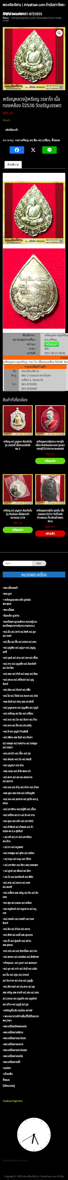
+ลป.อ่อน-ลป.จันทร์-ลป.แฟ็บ (17, 690)
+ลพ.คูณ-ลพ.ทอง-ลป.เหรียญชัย (19, 793)
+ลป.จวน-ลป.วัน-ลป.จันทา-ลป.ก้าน (20, 719)
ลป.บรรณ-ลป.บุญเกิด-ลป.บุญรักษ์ (20, 998)
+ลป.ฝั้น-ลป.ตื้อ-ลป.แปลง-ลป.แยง (19, 642)
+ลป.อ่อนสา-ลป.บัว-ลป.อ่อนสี (17, 759)
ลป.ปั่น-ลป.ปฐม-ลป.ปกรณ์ (16, 975)
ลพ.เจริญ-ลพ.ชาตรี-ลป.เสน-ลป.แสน (21, 992)
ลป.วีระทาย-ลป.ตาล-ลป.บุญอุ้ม (18, 980)
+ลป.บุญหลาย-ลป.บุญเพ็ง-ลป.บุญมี (20, 708)
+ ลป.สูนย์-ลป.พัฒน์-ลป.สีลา (17, 871)
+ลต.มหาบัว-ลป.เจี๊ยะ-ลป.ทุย (17, 753)
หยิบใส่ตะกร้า (11, 129)
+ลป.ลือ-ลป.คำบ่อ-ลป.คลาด (16, 929)
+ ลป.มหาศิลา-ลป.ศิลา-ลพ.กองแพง (20, 865)
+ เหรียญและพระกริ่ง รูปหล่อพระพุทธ (17, 602)
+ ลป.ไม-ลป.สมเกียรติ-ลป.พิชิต (18, 877)
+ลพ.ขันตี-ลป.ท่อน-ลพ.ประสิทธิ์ (18, 701)
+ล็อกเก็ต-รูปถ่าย (11, 616)
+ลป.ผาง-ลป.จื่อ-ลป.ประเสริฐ (17, 725)
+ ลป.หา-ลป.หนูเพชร (13, 847)
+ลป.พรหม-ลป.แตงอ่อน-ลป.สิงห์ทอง (21, 957)
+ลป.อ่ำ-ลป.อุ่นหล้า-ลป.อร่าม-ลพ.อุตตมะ (17, 943)
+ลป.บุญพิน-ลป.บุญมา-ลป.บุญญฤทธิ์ (19, 650)
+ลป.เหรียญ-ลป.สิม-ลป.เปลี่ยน (32, 140)
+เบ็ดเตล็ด (8, 1074)
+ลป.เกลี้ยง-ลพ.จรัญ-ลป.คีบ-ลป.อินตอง (20, 895)
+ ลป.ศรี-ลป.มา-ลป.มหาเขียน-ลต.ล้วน (17, 839)
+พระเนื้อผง (8, 610)
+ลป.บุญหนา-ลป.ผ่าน (13, 765)
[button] (59, 33)
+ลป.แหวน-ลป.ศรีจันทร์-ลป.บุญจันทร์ (18, 682)
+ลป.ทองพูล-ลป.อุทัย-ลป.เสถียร (18, 853)
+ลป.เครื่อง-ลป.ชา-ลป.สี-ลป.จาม (19, 815)
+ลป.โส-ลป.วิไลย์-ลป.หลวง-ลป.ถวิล (20, 696)
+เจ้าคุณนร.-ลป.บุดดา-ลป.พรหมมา (20, 963)
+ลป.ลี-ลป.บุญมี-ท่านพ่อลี (15, 731)
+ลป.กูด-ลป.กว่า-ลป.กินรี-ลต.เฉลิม (20, 969)
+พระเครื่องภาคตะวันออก (15, 1050)
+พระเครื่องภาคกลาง (13, 1044)
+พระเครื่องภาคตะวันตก (14, 1038)
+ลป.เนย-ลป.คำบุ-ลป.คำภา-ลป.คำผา (21, 787)
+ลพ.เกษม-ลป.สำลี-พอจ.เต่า (17, 771)
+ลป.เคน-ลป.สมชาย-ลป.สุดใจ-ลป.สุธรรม (20, 801)
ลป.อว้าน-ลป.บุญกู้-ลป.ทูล (15, 1004)
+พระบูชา (7, 594)
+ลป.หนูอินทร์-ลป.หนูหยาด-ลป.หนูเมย (19, 911)
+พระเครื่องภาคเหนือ (13, 1056)
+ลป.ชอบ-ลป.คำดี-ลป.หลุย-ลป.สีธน (20, 674)
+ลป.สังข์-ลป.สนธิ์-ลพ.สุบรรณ (18, 935)
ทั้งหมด (55, 140)
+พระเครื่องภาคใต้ (11, 1062)
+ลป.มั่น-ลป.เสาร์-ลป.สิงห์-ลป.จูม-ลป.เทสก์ (19, 634)
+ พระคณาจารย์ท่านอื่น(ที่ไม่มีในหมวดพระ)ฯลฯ (21, 1018)
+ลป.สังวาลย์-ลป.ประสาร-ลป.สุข (19, 986)
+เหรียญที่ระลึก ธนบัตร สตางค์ (17, 1010)
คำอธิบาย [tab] (13, 164)
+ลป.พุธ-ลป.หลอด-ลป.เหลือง (17, 903)
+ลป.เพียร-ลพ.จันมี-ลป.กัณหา (18, 737)
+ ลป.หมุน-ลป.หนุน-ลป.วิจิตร (17, 859)
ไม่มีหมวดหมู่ (9, 1086)
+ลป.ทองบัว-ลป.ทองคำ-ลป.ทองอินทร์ (18, 921)
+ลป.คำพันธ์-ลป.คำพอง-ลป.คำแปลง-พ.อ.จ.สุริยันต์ (18, 829)
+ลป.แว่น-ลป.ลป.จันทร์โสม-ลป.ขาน (20, 951)
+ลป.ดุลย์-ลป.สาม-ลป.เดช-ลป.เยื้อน (20, 658)
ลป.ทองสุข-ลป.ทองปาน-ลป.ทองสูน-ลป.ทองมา (20, 745)
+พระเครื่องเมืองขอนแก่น (15, 1026)
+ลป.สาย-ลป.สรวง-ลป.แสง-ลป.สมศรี (17, 885)
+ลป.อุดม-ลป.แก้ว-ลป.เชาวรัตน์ (18, 821)
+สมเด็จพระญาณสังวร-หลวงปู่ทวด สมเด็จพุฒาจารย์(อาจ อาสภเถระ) (20, 624)
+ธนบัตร (7, 1068)
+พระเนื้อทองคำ (10, 588)
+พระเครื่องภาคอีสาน (13, 1032)
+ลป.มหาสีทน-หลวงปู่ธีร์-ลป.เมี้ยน (19, 809)
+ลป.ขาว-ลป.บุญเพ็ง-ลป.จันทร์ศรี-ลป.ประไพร (20, 666)
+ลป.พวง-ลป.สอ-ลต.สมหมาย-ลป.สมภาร (18, 779)
